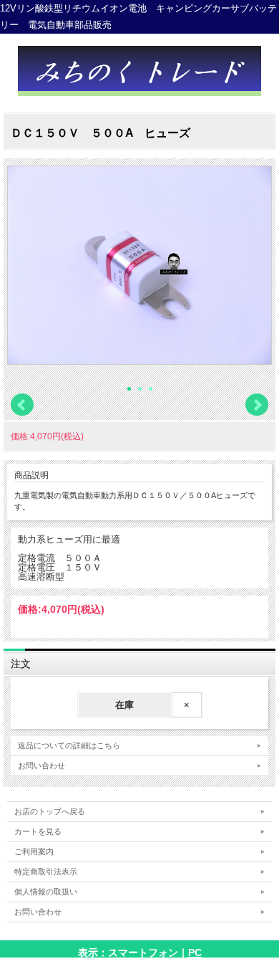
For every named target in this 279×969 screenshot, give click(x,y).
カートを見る (38, 831)
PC (195, 952)
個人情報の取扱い (45, 891)
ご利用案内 (34, 851)
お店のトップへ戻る (49, 811)
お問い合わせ (41, 765)
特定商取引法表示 (45, 871)
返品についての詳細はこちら (69, 745)
